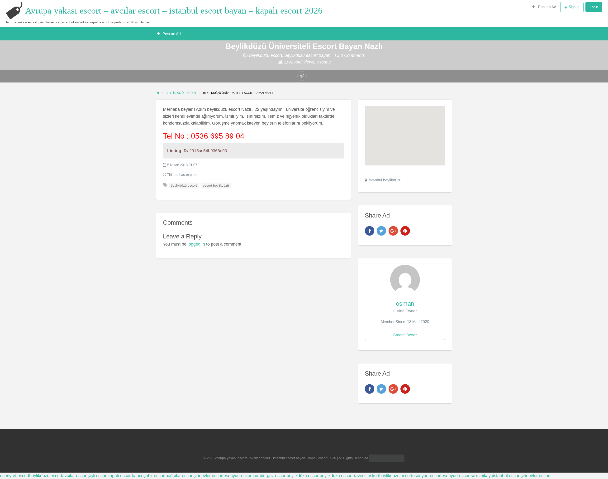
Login (594, 7)
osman (405, 303)
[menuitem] (544, 7)
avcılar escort (75, 475)
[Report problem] (302, 76)
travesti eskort (366, 475)
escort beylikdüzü (216, 185)
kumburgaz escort (270, 475)
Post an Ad (546, 7)
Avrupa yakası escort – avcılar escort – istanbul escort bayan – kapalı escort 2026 (174, 10)
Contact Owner (405, 335)
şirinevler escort (208, 475)
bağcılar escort (180, 475)
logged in (196, 244)
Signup (574, 7)
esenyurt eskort (238, 475)
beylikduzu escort (45, 475)
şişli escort (98, 475)
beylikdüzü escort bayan (307, 55)
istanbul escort (507, 475)
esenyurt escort (14, 475)
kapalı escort (120, 475)
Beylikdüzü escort (184, 185)
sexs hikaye (482, 475)
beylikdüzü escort (265, 55)
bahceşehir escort (149, 475)
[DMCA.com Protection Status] (386, 458)
